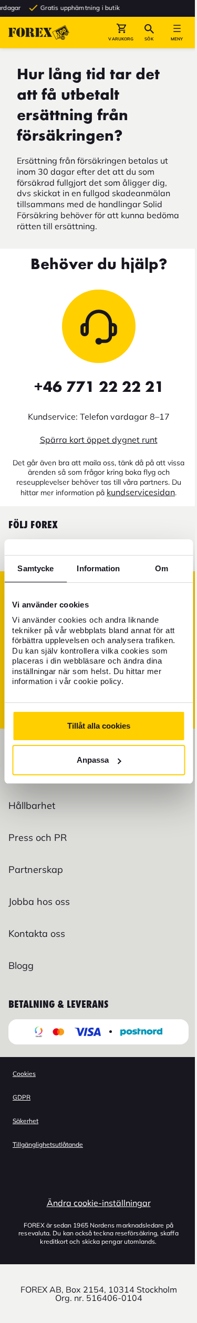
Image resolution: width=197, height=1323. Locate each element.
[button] (121, 32)
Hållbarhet (31, 805)
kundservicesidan (141, 492)
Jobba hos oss (39, 901)
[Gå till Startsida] (38, 32)
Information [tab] (98, 568)
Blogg (21, 965)
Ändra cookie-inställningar (99, 1203)
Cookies (24, 1073)
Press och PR (37, 837)
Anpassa (93, 759)
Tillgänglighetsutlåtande (48, 1144)
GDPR (21, 1097)
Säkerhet (25, 1121)
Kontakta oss (36, 933)
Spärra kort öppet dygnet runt (99, 439)
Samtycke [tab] (35, 568)
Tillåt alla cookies (98, 725)
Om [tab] (161, 568)
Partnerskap (35, 869)
